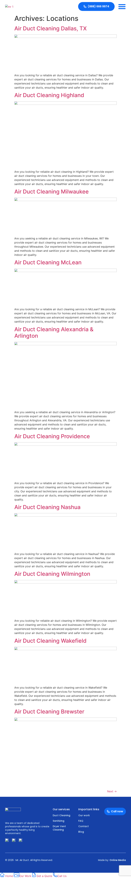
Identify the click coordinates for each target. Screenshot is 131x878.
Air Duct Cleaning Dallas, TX (50, 28)
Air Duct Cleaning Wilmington (52, 573)
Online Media (118, 860)
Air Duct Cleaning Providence (52, 436)
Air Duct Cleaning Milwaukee (51, 191)
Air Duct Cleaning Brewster (49, 711)
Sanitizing (58, 821)
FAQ (80, 821)
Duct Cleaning (61, 815)
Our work (84, 815)
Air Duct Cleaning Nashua (47, 507)
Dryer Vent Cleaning (59, 828)
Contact (83, 826)
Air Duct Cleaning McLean (48, 262)
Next (112, 791)
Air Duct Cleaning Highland (49, 95)
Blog (81, 831)
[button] (122, 6)
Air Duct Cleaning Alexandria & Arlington (53, 332)
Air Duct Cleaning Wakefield (50, 640)
